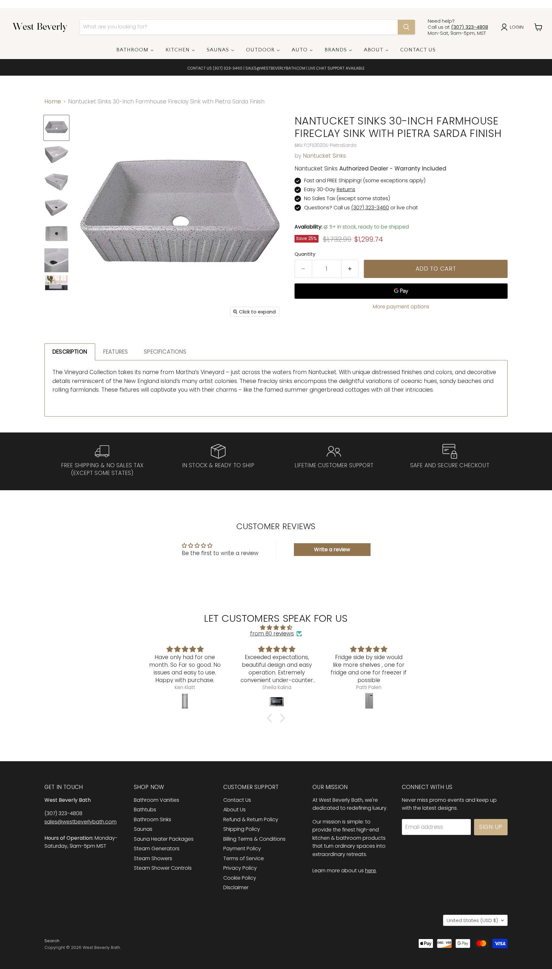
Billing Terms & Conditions (254, 839)
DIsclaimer (236, 887)
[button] (271, 718)
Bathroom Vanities (156, 800)
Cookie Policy (239, 878)
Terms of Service (243, 858)
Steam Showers (153, 858)
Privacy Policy (240, 868)
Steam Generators (157, 848)
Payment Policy (242, 848)
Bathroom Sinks (152, 819)
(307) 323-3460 (227, 68)
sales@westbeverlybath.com (80, 821)
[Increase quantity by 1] (350, 269)
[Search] (406, 27)
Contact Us (237, 800)
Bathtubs (145, 809)
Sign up (490, 827)
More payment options (401, 307)
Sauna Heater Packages (164, 839)
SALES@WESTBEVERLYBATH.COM (275, 68)
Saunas (143, 829)
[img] (276, 627)
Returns (346, 189)
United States (472, 920)
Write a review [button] (332, 549)
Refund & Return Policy (250, 819)
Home (52, 102)
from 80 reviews (272, 634)
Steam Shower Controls (163, 868)
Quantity (305, 254)
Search (51, 941)
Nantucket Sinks (324, 156)
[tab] (69, 351)
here (370, 870)
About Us (234, 809)
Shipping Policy (241, 829)
